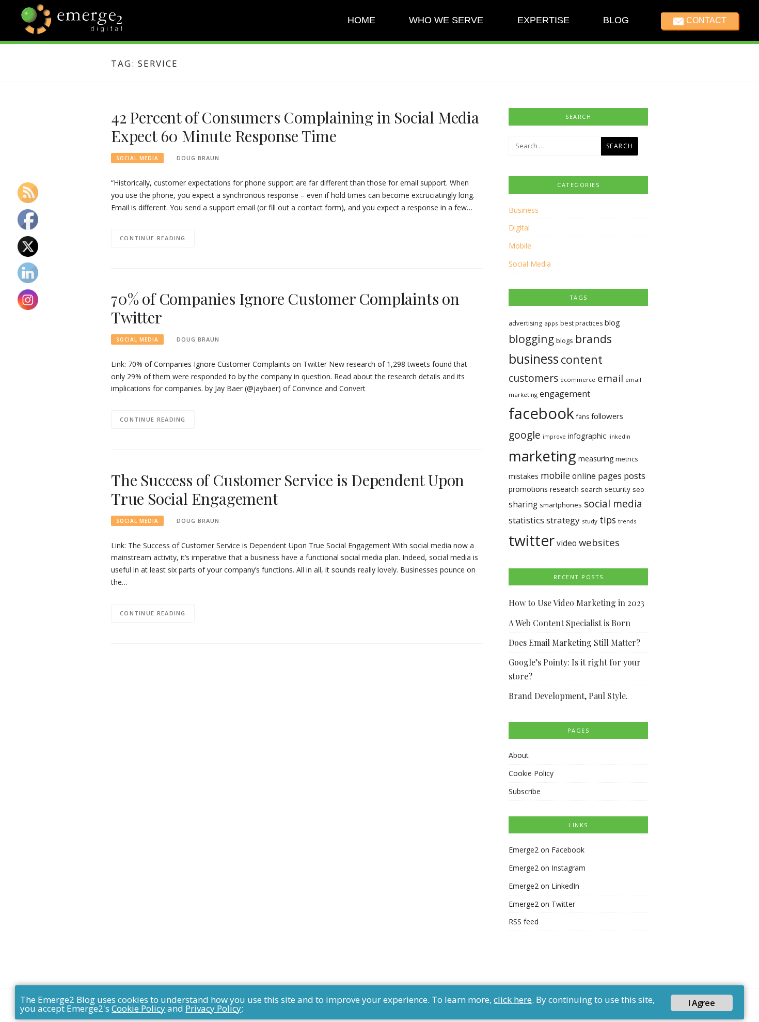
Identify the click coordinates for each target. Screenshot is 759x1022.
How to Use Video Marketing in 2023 (576, 602)
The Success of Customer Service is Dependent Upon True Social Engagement (287, 489)
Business (524, 210)
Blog (616, 20)
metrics (626, 458)
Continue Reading (153, 238)
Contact (706, 20)
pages (610, 476)
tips (607, 520)
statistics (526, 520)
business (534, 358)
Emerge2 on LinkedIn (544, 886)
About (519, 755)
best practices (581, 323)
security (617, 489)
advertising (525, 323)
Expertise (543, 20)
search (592, 489)
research (564, 489)
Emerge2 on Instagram (547, 868)
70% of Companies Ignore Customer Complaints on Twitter (285, 308)
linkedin (619, 436)
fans (582, 416)
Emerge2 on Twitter (542, 904)
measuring (595, 458)
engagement (565, 393)
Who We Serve (446, 20)
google (525, 435)
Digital (519, 228)
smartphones (561, 504)
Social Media (137, 158)
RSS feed (524, 921)
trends (627, 521)
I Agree (701, 1003)
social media (613, 503)
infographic (587, 436)
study (589, 521)
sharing (523, 504)
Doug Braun (198, 158)
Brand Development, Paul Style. (568, 695)
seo (638, 489)
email (610, 378)
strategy (563, 520)
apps (551, 323)
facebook (541, 413)
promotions (528, 489)
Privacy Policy (213, 1008)
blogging (531, 338)
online (584, 476)
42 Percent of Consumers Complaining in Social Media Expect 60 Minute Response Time (295, 126)
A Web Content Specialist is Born (569, 622)
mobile (555, 475)
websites (599, 542)
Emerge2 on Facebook (546, 850)
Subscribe (525, 791)
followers (607, 416)
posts (634, 476)
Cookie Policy (531, 773)
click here (513, 999)
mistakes (524, 476)
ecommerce (577, 379)
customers (533, 378)
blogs (564, 340)
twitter (532, 540)
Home (361, 20)
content (582, 359)
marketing (542, 456)
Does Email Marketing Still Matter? (574, 642)
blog (612, 322)
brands (593, 338)
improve (554, 436)
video (567, 543)
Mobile (520, 246)
